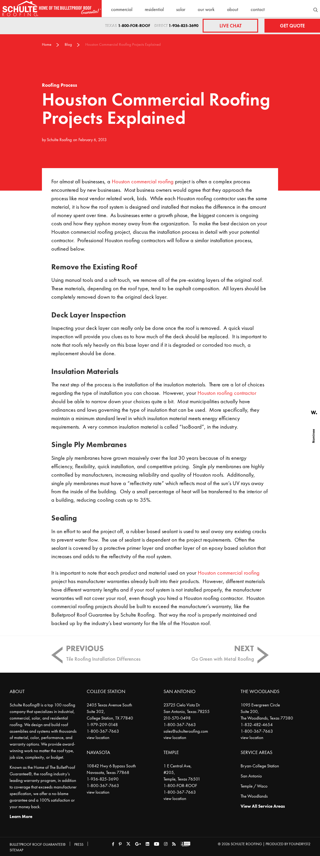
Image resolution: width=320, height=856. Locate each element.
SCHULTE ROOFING (246, 843)
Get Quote (292, 26)
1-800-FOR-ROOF (134, 25)
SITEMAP (16, 850)
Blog (68, 44)
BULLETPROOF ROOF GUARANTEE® (38, 844)
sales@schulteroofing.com (186, 731)
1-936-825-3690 (183, 25)
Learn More (21, 816)
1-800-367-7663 (103, 731)
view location (98, 737)
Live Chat (231, 26)
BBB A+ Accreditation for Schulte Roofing (185, 844)
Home (46, 44)
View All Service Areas (263, 806)
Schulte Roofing (59, 139)
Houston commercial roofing (143, 181)
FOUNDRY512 (299, 843)
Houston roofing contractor (226, 392)
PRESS (78, 844)
